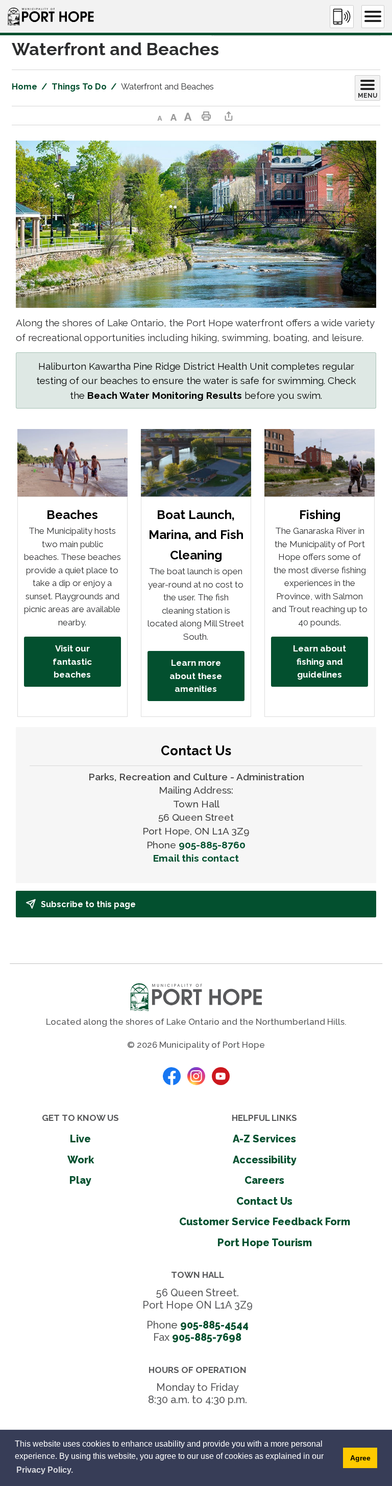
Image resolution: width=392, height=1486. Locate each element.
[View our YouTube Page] (221, 1075)
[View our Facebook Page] (172, 1075)
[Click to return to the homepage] (51, 17)
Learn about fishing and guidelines (319, 661)
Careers (264, 1180)
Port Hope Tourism (264, 1242)
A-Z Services (264, 1139)
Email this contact (196, 858)
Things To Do (79, 86)
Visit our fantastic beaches (72, 661)
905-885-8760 (212, 844)
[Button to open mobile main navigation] (372, 16)
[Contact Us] (342, 16)
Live (80, 1139)
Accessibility (265, 1160)
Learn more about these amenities (195, 676)
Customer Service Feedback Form (264, 1221)
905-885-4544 (214, 1325)
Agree (360, 1458)
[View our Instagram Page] (196, 1075)
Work (80, 1160)
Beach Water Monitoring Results (164, 395)
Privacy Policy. (44, 1470)
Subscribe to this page (88, 904)
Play (80, 1180)
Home (24, 86)
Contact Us (264, 1201)
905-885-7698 (206, 1337)
